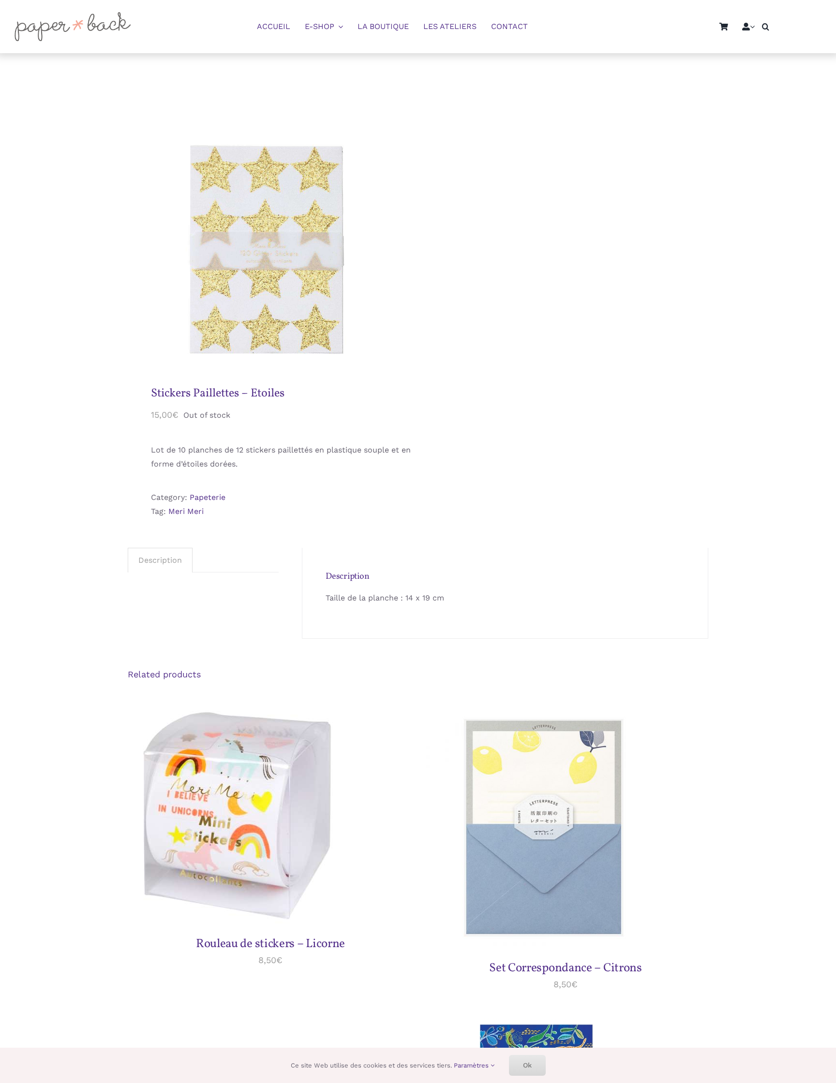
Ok (527, 1065)
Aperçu (269, 817)
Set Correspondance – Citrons (565, 968)
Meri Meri (186, 511)
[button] (765, 26)
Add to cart (214, 817)
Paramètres (472, 1065)
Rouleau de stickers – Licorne (270, 944)
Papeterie (207, 497)
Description (160, 560)
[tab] (160, 560)
